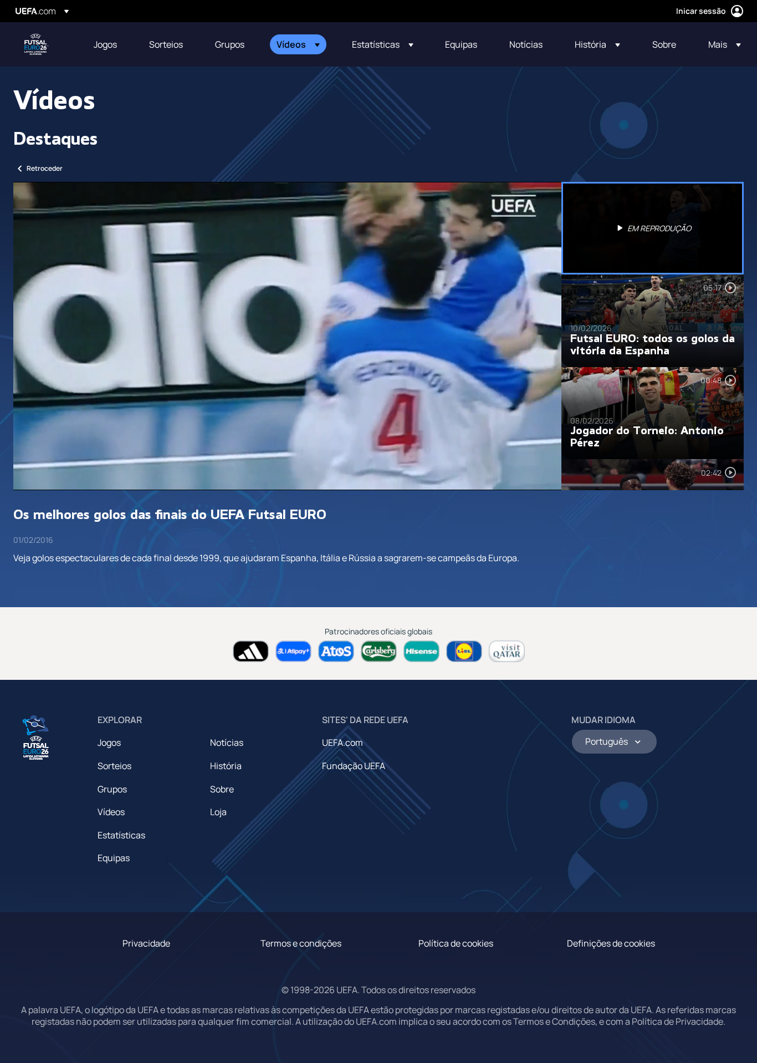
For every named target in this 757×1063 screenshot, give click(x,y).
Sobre (222, 789)
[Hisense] (421, 651)
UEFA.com (342, 742)
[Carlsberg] (379, 651)
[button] (298, 44)
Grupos (112, 789)
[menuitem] (107, 44)
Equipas (114, 858)
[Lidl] (464, 651)
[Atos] (336, 651)
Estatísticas (121, 835)
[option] (652, 228)
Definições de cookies (611, 943)
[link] (105, 44)
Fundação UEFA (353, 766)
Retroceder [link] (45, 168)
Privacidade (146, 943)
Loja (218, 812)
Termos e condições (300, 943)
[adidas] (251, 651)
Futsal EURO (36, 44)
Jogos (109, 742)
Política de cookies (455, 943)
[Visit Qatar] (507, 651)
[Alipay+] (293, 651)
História (226, 766)
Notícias (226, 742)
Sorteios (114, 766)
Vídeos (111, 812)
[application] (287, 336)
